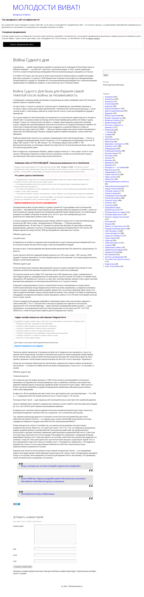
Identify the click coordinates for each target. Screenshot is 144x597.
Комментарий (18, 526)
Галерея (108, 134)
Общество (109, 179)
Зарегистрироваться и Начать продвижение (35, 202)
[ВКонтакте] (14, 504)
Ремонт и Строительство (115, 226)
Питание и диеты (112, 191)
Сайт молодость (111, 231)
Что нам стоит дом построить (117, 259)
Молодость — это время (115, 167)
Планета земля (111, 193)
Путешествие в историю (115, 212)
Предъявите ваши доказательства (112, 208)
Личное (108, 158)
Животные (109, 141)
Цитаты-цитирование (114, 257)
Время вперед (111, 122)
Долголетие (110, 139)
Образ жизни (110, 177)
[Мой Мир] (19, 504)
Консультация (111, 153)
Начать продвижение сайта (21, 44)
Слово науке (110, 238)
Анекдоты (109, 101)
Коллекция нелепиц (113, 151)
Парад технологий (112, 188)
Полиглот (109, 203)
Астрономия (110, 104)
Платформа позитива (114, 196)
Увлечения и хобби (112, 247)
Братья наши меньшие (114, 111)
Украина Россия (111, 252)
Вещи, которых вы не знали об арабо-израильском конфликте (51, 465)
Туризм (108, 245)
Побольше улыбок (112, 198)
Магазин (108, 160)
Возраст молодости (113, 118)
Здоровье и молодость (114, 144)
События (108, 240)
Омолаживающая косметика (117, 181)
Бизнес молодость (112, 108)
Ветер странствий (112, 115)
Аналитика (109, 99)
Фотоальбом (110, 254)
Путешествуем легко (113, 214)
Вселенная (109, 130)
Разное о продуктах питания (117, 217)
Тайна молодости (112, 243)
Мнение (108, 165)
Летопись (109, 155)
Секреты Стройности (113, 236)
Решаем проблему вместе (115, 229)
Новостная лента (112, 174)
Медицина (109, 163)
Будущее (108, 113)
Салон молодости (112, 233)
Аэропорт (109, 106)
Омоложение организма (115, 186)
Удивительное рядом (114, 250)
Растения (108, 221)
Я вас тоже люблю (112, 266)
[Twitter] (17, 504)
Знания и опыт (111, 146)
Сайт (15, 561)
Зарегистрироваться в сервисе (28, 346)
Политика (109, 205)
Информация (110, 148)
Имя (14, 549)
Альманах (109, 97)
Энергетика (110, 264)
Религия (108, 224)
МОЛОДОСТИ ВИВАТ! (46, 7)
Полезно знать (111, 200)
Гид (106, 137)
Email (15, 555)
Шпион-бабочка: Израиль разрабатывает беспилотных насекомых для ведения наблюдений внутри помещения (53, 480)
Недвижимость (111, 172)
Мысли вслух (110, 170)
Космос (110, 132)
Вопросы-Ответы (21, 14)
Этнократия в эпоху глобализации (38, 493)
